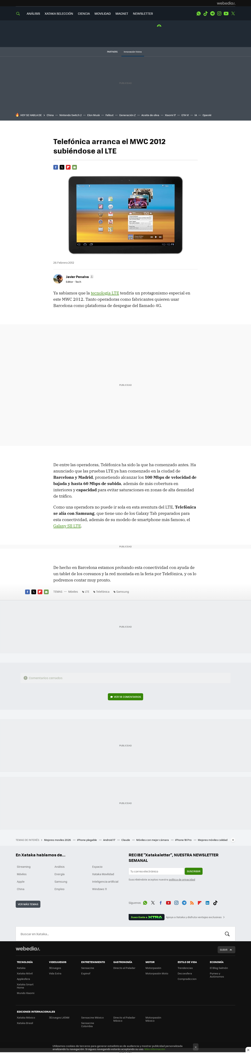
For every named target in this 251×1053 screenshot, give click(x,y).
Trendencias (185, 968)
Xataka (21, 968)
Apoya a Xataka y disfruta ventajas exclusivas (194, 917)
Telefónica (102, 591)
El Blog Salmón (219, 968)
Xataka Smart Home (25, 985)
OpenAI (207, 115)
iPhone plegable (87, 840)
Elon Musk (93, 115)
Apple (21, 881)
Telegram (212, 13)
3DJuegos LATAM (59, 1017)
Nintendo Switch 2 (70, 115)
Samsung (122, 591)
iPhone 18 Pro (183, 840)
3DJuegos (55, 968)
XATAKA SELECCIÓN (59, 13)
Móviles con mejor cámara (152, 840)
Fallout (109, 115)
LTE (87, 591)
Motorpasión (153, 968)
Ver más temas (28, 904)
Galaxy (67, 526)
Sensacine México (92, 1017)
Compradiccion (187, 979)
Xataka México (26, 1017)
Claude (126, 840)
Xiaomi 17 (170, 115)
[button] (79, 276)
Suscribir (193, 871)
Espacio (97, 867)
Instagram (219, 13)
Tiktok (205, 13)
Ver (127, 697)
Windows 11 (99, 889)
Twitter (233, 13)
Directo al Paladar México (124, 1019)
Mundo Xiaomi (25, 993)
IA (196, 115)
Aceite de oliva (150, 115)
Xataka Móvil (25, 973)
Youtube (226, 13)
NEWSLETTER (143, 13)
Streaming (24, 867)
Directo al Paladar (124, 968)
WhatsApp (198, 13)
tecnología (105, 293)
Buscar (227, 933)
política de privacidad (182, 879)
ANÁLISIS (33, 13)
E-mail (74, 167)
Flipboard (68, 167)
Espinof (85, 973)
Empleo (59, 889)
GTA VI (185, 115)
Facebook (55, 167)
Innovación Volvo (133, 51)
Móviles (73, 591)
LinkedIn (207, 902)
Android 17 (109, 840)
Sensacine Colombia (87, 1024)
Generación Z (127, 115)
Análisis (60, 867)
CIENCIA (84, 13)
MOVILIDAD (103, 13)
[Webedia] (226, 3)
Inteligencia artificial (105, 881)
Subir (223, 949)
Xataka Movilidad (103, 874)
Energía (60, 874)
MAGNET (121, 13)
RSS (192, 902)
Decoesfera (185, 973)
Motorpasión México (153, 1019)
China (50, 115)
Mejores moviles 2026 (57, 840)
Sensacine (87, 968)
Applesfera (23, 979)
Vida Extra (55, 973)
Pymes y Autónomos (217, 974)
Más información (155, 1049)
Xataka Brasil (25, 1023)
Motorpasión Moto (157, 973)
